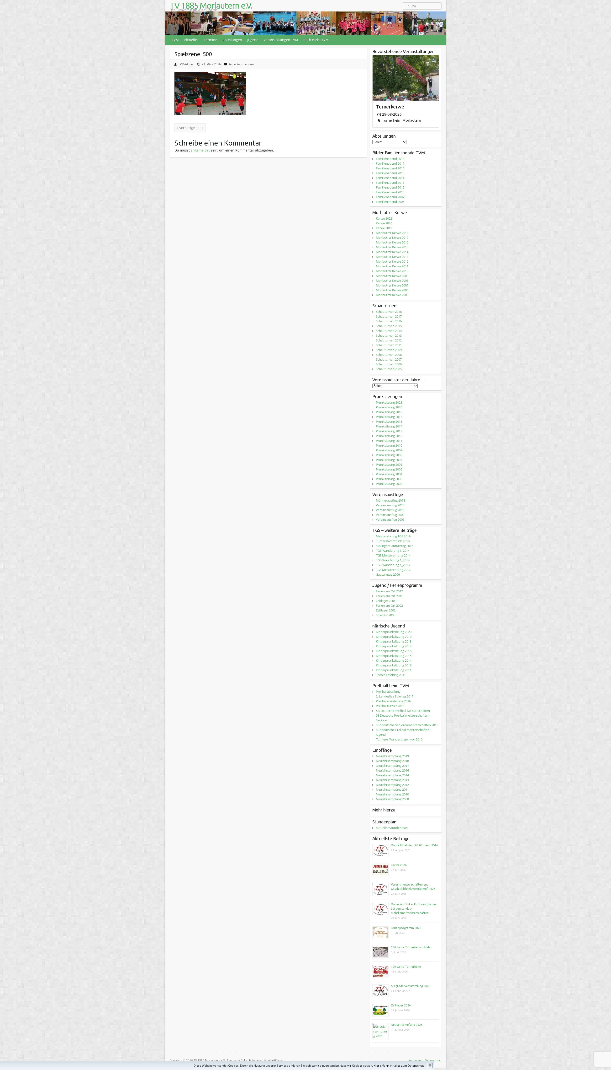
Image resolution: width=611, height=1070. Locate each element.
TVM (175, 40)
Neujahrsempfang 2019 (392, 756)
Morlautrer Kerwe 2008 (392, 280)
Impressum (415, 1060)
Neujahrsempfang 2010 (392, 794)
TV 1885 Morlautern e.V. (210, 5)
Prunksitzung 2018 (389, 412)
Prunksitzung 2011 (389, 440)
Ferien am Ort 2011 (389, 596)
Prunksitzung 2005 (389, 469)
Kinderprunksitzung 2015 (393, 656)
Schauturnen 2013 (389, 335)
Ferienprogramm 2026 (406, 927)
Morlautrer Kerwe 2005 (392, 295)
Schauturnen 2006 (389, 364)
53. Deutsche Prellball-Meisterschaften (403, 710)
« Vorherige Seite (190, 127)
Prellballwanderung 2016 (393, 701)
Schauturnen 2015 (389, 326)
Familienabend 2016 (390, 168)
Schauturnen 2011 (389, 345)
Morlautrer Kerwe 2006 (392, 290)
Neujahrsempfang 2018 (392, 761)
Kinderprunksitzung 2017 (393, 646)
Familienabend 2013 (390, 182)
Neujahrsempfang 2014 (392, 775)
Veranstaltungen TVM (281, 40)
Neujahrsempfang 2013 (392, 780)
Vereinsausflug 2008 (390, 515)
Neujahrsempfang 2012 (392, 785)
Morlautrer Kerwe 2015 (392, 247)
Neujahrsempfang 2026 (406, 1024)
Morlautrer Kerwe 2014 (392, 252)
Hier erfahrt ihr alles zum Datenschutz (399, 1066)
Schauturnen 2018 (389, 311)
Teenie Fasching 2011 (391, 675)
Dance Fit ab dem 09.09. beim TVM (414, 845)
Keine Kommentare (241, 64)
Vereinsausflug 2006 (390, 519)
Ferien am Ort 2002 (389, 605)
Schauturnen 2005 (389, 369)
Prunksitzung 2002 (389, 483)
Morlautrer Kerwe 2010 (392, 271)
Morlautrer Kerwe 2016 (392, 242)
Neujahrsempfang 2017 (392, 765)
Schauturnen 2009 (389, 350)
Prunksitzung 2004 (389, 474)
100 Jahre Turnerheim (406, 966)
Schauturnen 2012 (389, 340)
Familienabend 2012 (390, 187)
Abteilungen (232, 40)
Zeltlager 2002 (385, 610)
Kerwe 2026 (399, 865)
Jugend (252, 40)
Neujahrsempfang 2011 (392, 789)
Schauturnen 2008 (389, 354)
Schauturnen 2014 (389, 331)
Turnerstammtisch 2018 (393, 541)
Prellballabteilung (388, 691)
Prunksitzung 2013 (389, 431)
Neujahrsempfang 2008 (392, 799)
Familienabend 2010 (390, 192)
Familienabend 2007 (390, 197)
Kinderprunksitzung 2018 (393, 641)
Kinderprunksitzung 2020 (393, 632)
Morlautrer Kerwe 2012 (392, 261)
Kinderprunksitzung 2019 (393, 636)
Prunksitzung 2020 (389, 407)
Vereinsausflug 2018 (390, 505)
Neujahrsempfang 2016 (392, 770)
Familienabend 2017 (390, 163)
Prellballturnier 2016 (390, 706)
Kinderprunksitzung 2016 (393, 651)
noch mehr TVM (316, 40)
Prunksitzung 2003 (389, 479)
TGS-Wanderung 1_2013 (393, 565)
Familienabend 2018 (390, 159)
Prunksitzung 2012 (389, 436)
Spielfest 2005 (385, 615)
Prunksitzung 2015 (389, 421)
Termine (210, 40)
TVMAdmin (185, 64)
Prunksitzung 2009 (389, 450)
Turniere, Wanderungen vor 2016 (399, 739)
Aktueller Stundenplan (392, 828)
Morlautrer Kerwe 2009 (392, 276)
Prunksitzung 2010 (389, 445)
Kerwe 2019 (384, 228)
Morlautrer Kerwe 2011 (392, 266)
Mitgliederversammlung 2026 (410, 986)
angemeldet (200, 150)
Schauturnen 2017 (389, 316)
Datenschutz (433, 1060)
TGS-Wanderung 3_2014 (393, 550)
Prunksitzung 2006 (389, 464)
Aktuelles (191, 40)
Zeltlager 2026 (401, 1005)
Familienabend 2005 (390, 202)
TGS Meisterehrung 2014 (393, 555)
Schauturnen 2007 (389, 359)
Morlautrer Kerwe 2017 (392, 237)
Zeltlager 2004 (385, 601)
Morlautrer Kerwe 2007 (392, 285)
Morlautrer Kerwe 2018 (392, 233)
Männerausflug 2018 (390, 500)
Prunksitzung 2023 (389, 402)
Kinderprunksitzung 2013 (393, 665)
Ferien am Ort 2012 (389, 591)
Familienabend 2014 (390, 178)
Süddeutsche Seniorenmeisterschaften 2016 (407, 725)
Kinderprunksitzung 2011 (393, 670)
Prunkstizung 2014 (389, 426)
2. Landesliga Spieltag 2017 (394, 696)
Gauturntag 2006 (388, 574)
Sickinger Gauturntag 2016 (394, 546)
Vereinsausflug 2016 (390, 510)
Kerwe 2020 (384, 223)
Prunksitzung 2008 (389, 455)
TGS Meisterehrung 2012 (393, 569)
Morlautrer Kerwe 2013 (392, 256)
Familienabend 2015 (390, 173)
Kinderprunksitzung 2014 (393, 660)
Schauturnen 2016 (389, 321)
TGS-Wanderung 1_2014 (393, 560)
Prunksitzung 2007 (389, 460)
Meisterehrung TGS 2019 (393, 536)
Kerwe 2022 (384, 218)
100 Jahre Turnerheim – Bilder (411, 947)
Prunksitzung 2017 (389, 417)
